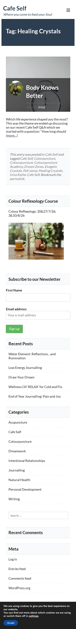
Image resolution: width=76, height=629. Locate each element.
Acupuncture (17, 422)
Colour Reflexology (22, 211)
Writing (14, 499)
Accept (10, 622)
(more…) (12, 135)
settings (33, 616)
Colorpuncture (44, 158)
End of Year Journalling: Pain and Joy (34, 396)
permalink (17, 179)
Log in (12, 559)
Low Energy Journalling (25, 368)
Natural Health (19, 480)
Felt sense (30, 171)
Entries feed (17, 569)
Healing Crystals (50, 171)
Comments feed (19, 578)
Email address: (16, 309)
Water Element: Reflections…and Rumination (32, 356)
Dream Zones (34, 167)
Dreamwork (17, 451)
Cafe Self (14, 8)
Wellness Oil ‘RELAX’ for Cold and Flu (35, 387)
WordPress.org (19, 588)
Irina (41, 107)
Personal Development (25, 489)
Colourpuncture (21, 162)
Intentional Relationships (26, 461)
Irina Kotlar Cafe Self (24, 175)
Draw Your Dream (21, 377)
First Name (14, 290)
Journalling (16, 470)
